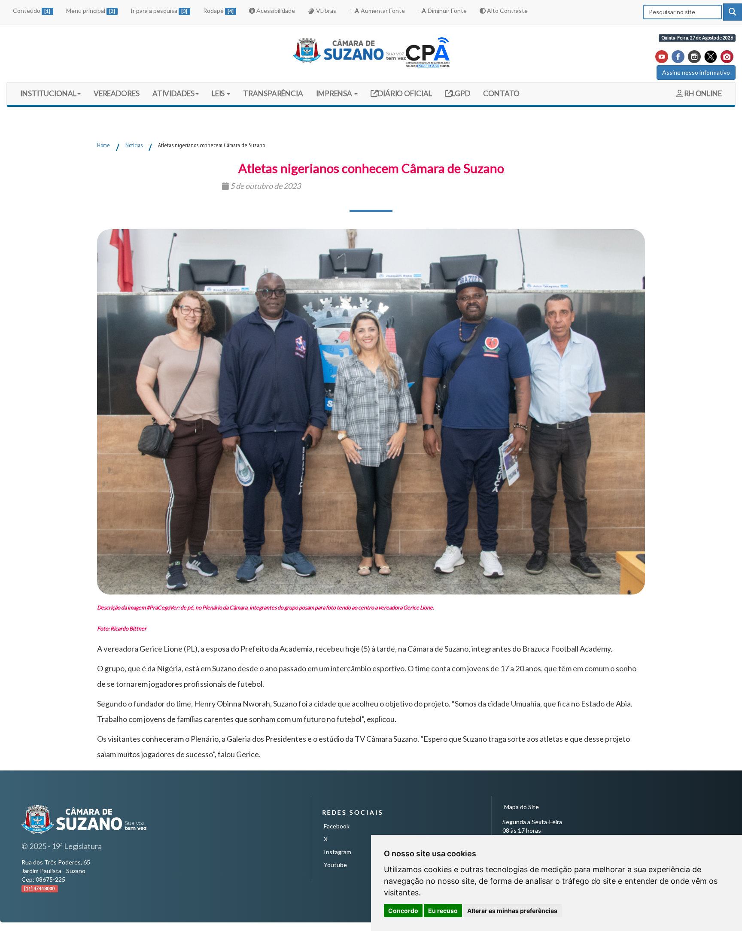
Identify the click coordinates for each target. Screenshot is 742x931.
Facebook (337, 826)
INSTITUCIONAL (48, 93)
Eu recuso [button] (443, 910)
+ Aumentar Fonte (377, 10)
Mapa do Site (521, 806)
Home (103, 145)
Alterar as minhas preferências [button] (512, 910)
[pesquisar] (732, 12)
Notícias (134, 145)
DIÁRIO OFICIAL (404, 93)
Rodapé (218, 10)
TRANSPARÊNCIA (273, 93)
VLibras (325, 10)
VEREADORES (117, 93)
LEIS (219, 93)
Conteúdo (31, 10)
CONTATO (501, 93)
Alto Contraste (507, 10)
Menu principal (90, 10)
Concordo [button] (403, 910)
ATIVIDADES (173, 93)
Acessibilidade (275, 10)
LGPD (460, 93)
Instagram (337, 851)
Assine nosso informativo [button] (696, 72)
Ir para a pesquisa (159, 10)
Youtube (335, 864)
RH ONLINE (702, 93)
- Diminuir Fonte (442, 10)
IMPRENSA (334, 93)
